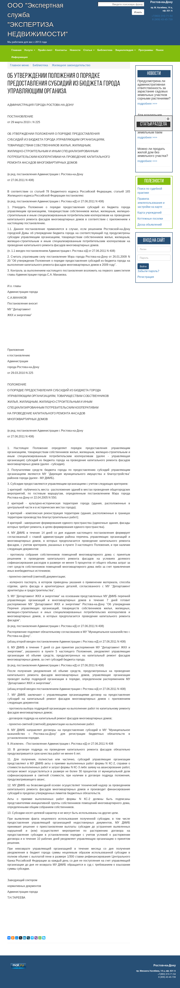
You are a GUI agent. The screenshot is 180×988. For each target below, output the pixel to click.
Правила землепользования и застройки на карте (151, 203)
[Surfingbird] (32, 937)
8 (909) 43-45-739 (162, 19)
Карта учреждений (149, 212)
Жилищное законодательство (71, 65)
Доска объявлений (149, 224)
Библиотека (104, 50)
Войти (143, 266)
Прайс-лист (45, 50)
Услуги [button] (28, 50)
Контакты (61, 50)
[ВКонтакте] (9, 937)
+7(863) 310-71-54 (162, 15)
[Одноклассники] (12, 937)
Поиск (159, 50)
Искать (138, 12)
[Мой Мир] (16, 937)
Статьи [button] (88, 50)
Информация (19, 57)
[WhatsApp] (39, 937)
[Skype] (43, 937)
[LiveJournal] (28, 937)
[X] (20, 937)
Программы (146, 50)
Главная (16, 50)
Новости (75, 50)
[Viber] (36, 937)
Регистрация (145, 276)
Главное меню (19, 65)
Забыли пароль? (148, 271)
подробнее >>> (147, 103)
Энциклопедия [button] (124, 50)
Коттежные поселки (150, 218)
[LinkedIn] (24, 937)
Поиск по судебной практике (149, 190)
